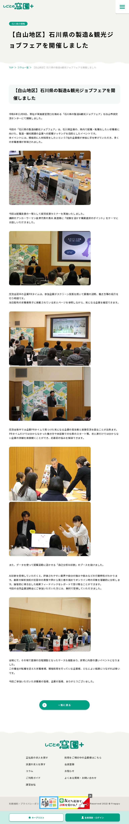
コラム (29, 771)
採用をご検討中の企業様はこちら (83, 757)
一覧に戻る (64, 705)
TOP (11, 67)
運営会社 (31, 784)
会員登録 (69, 764)
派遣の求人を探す (36, 764)
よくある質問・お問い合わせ (80, 777)
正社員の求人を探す (37, 757)
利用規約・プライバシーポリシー (26, 803)
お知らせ (69, 771)
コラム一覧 (23, 67)
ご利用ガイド (33, 777)
